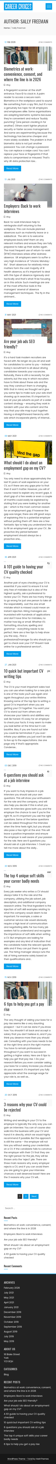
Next (34, 1196)
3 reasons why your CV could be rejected (25, 1107)
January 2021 (11, 1307)
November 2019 (12, 1317)
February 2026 (12, 1287)
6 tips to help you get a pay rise (24, 1006)
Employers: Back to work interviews (22, 208)
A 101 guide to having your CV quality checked (23, 569)
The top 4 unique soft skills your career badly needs (24, 878)
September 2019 (13, 1326)
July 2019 (9, 1336)
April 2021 (9, 1302)
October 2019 (11, 1322)
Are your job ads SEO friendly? (19, 344)
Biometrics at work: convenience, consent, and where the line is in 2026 (23, 74)
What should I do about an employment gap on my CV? (25, 465)
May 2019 (9, 1341)
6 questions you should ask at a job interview (24, 777)
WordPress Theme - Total (19, 1458)
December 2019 (12, 1312)
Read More (12, 168)
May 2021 (9, 1297)
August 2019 (10, 1331)
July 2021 (9, 1292)
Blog (8, 85)
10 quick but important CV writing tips (23, 673)
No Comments (46, 42)
